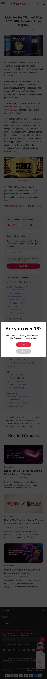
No (23, 351)
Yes (23, 345)
